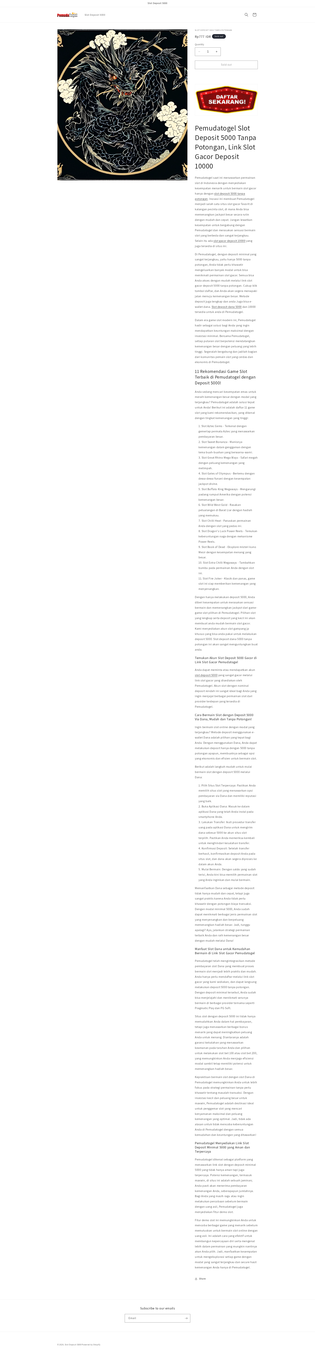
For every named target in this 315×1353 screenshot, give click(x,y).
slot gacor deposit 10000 (229, 241)
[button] (246, 15)
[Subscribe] (186, 1318)
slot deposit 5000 (206, 675)
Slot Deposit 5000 (73, 1344)
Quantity (199, 44)
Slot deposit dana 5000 (227, 307)
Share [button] (202, 1278)
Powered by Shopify (91, 1344)
